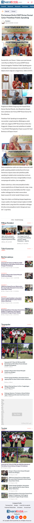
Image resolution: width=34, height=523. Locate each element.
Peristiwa (25, 6)
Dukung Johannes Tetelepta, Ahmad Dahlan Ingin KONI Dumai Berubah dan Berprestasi (17, 394)
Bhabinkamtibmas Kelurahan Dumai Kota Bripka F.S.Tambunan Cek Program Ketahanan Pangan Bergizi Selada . (13, 311)
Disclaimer (20, 507)
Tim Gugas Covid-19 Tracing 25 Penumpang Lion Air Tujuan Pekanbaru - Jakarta (24, 238)
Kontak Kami (27, 507)
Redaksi (7, 21)
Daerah (3, 6)
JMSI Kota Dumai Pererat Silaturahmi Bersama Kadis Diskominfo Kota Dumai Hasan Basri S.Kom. (12, 288)
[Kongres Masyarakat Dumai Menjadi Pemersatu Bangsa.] (4, 473)
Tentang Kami (9, 505)
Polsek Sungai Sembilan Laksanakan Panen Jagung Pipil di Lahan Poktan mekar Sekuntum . (11, 299)
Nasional (10, 6)
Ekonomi (17, 6)
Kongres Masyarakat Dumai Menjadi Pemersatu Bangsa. (11, 275)
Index (29, 223)
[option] (9, 235)
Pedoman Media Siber (10, 507)
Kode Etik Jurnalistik (25, 505)
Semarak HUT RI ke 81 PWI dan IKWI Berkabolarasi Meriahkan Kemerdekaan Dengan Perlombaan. (12, 264)
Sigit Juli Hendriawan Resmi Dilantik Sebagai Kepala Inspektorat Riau (8, 237)
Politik (32, 6)
